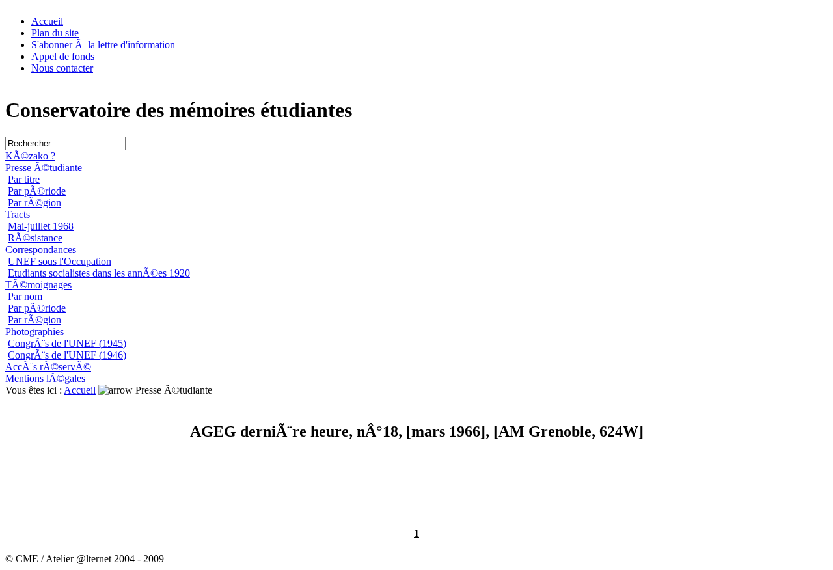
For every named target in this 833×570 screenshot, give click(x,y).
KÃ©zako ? (30, 155)
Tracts (17, 214)
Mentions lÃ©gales (45, 378)
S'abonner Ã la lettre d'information (103, 44)
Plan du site (55, 32)
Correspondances (40, 249)
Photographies (34, 331)
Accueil (47, 21)
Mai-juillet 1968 (41, 226)
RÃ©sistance (35, 237)
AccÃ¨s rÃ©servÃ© (48, 366)
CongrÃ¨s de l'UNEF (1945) (67, 343)
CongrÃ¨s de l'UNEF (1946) (67, 354)
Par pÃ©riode (37, 191)
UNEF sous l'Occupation (59, 261)
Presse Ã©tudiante (43, 167)
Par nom (25, 296)
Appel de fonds (62, 56)
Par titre (24, 179)
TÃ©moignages (38, 284)
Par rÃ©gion (34, 202)
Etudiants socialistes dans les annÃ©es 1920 (99, 272)
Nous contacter (62, 68)
